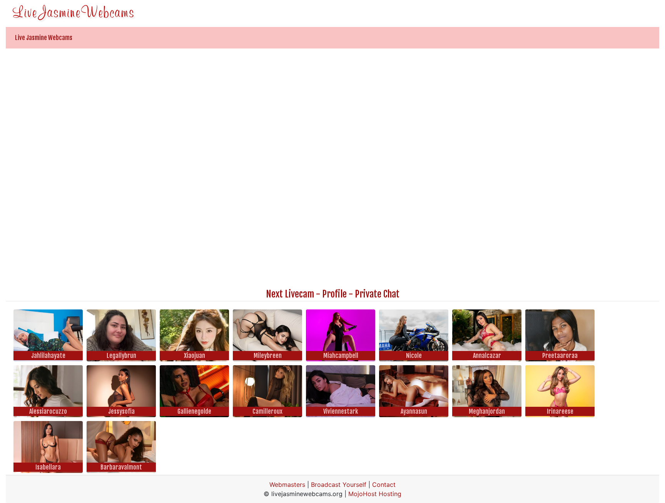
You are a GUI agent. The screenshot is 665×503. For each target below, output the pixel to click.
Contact (384, 484)
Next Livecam (290, 294)
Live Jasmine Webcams (43, 38)
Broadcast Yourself (338, 484)
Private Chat (377, 294)
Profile (334, 294)
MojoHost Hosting (374, 494)
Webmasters (287, 484)
